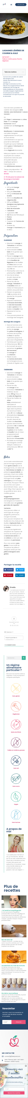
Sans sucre (16, 786)
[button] (11, 4)
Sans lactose (16, 822)
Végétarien (16, 714)
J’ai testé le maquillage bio (11, 910)
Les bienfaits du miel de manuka (13, 966)
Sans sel (16, 768)
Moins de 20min (16, 732)
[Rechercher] (24, 658)
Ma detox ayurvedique (10, 993)
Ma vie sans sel (7, 940)
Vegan (16, 804)
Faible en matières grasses (16, 750)
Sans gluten (16, 696)
